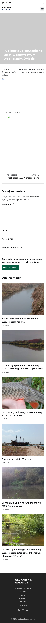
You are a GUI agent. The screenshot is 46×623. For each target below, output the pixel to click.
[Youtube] (10, 3)
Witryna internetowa (12, 247)
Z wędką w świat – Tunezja (16, 459)
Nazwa (5, 230)
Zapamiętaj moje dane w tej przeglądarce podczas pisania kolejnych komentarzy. (22, 260)
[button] (43, 2)
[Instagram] (6, 3)
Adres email (8, 239)
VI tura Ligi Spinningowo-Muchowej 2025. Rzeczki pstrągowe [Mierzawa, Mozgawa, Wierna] (21, 552)
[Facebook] (3, 3)
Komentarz (8, 204)
